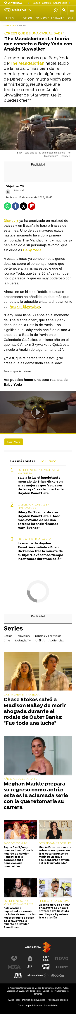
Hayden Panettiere (41, 2)
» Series (21, 25)
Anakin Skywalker (25, 306)
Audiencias (56, 641)
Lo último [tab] (48, 461)
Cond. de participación (30, 1005)
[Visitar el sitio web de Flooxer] (57, 975)
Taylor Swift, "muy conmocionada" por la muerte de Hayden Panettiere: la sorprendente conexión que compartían (18, 857)
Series (9, 18)
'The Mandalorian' (27, 63)
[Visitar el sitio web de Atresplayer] (38, 975)
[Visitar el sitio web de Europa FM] (61, 967)
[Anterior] (28, 3)
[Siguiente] (69, 3)
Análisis (40, 641)
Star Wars (13, 442)
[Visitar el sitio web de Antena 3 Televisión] (14, 958)
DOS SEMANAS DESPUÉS (55, 843)
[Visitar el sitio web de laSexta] (30, 958)
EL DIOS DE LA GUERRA (54, 901)
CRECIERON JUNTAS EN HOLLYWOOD (34, 506)
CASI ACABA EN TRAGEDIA (21, 695)
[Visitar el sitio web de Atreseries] (30, 967)
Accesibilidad (51, 1005)
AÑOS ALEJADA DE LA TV (20, 779)
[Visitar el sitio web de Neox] (45, 958)
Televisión (24, 18)
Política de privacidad (33, 999)
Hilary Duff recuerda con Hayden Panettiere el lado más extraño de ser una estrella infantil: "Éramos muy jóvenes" (39, 520)
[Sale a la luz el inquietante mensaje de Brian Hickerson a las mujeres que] (20, 888)
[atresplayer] (56, 10)
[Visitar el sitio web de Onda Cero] (45, 967)
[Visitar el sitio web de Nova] (61, 958)
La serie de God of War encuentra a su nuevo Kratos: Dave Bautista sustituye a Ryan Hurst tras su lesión (54, 911)
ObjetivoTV (9, 25)
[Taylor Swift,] (20, 830)
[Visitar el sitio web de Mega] (14, 967)
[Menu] (71, 10)
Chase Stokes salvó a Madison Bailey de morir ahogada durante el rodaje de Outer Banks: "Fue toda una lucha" (35, 711)
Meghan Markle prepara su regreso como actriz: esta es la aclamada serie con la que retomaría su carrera (36, 796)
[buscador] (64, 10)
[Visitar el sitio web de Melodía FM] (18, 975)
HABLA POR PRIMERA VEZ (34, 539)
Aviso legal (14, 999)
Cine (71, 18)
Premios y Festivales (50, 18)
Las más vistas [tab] (23, 461)
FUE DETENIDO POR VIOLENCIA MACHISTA (38, 472)
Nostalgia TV (22, 641)
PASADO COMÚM (15, 843)
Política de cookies (57, 999)
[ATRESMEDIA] (38, 947)
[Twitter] (8, 191)
